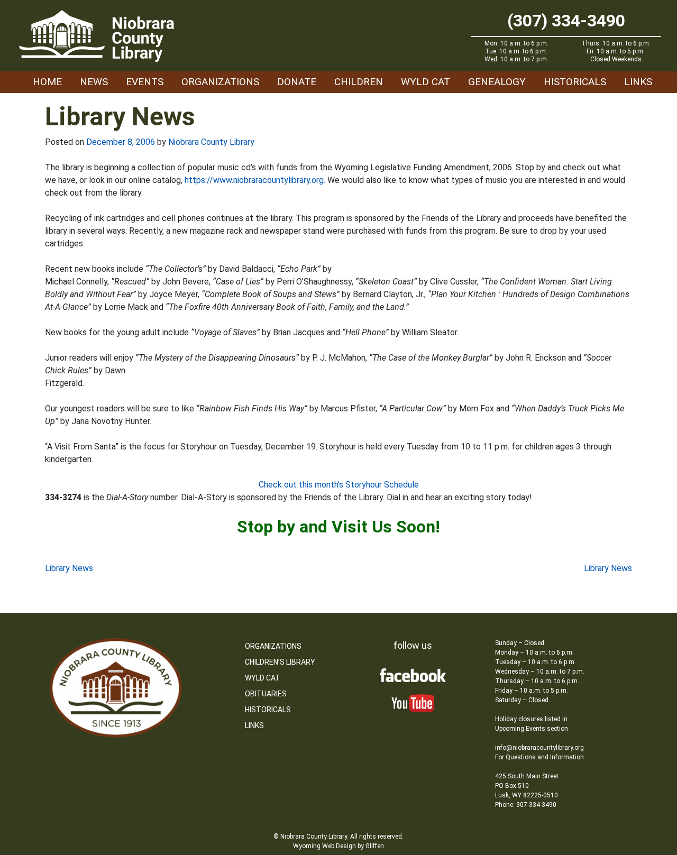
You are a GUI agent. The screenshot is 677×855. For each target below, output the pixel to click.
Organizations (220, 82)
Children (358, 82)
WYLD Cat (425, 82)
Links (638, 82)
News (94, 82)
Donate (296, 82)
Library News (69, 568)
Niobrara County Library (211, 142)
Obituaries (266, 693)
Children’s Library (280, 662)
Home (47, 82)
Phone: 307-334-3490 (525, 804)
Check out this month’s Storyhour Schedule (339, 485)
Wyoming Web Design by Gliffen (338, 846)
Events (144, 82)
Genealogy (497, 82)
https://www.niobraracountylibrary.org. (255, 180)
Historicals (575, 82)
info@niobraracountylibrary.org (539, 747)
